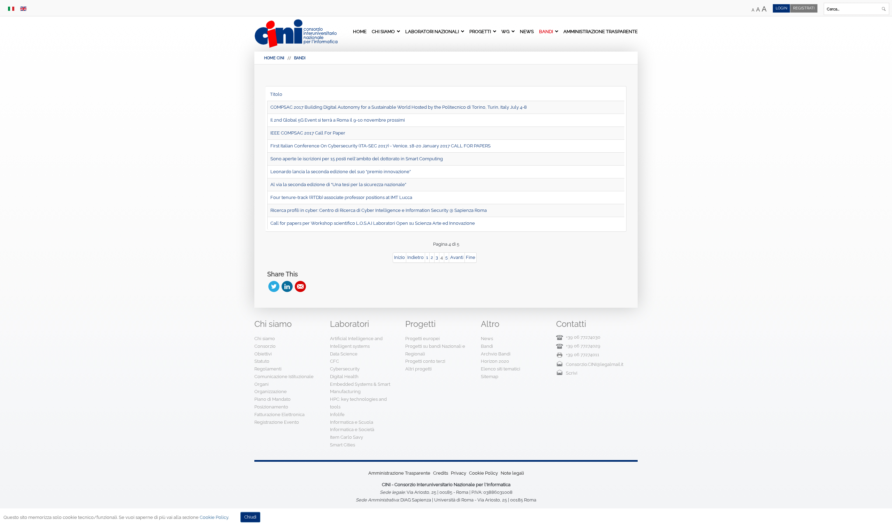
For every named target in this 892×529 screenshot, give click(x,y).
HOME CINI (274, 58)
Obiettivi (263, 353)
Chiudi (250, 517)
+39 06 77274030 (583, 337)
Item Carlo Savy (346, 437)
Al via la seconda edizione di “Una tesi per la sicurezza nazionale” (338, 184)
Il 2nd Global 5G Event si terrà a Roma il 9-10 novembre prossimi (337, 120)
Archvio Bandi (495, 353)
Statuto (261, 361)
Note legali (512, 473)
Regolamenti (268, 368)
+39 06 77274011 (582, 354)
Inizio (399, 257)
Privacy (458, 473)
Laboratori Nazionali (432, 31)
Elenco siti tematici (500, 368)
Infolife (337, 414)
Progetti (480, 31)
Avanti (456, 257)
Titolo (276, 94)
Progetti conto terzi (425, 361)
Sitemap (489, 376)
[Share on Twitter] (273, 286)
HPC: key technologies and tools (358, 403)
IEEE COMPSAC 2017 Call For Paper (307, 133)
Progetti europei (422, 338)
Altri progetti (418, 368)
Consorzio (265, 346)
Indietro (415, 257)
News (527, 31)
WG (505, 31)
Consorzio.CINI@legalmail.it (594, 364)
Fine (470, 257)
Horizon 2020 (495, 361)
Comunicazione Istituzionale (284, 376)
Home (360, 31)
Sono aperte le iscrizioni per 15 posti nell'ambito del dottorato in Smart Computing (356, 158)
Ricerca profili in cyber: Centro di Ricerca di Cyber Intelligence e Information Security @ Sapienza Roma (378, 210)
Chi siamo (383, 31)
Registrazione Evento (276, 422)
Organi (261, 384)
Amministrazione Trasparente (600, 31)
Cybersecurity (345, 368)
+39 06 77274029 (583, 345)
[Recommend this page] (300, 286)
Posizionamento (271, 406)
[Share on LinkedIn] (287, 286)
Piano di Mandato (272, 399)
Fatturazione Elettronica (279, 414)
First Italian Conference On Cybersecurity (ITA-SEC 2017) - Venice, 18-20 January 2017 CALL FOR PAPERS (380, 145)
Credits (440, 473)
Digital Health (344, 376)
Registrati (804, 8)
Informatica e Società (352, 429)
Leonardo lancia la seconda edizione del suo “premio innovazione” (340, 171)
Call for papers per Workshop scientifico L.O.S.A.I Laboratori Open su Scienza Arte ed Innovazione (372, 223)
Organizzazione (270, 391)
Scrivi (571, 373)
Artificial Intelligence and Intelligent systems (356, 342)
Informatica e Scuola (351, 422)
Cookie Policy (483, 473)
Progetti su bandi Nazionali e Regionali (435, 350)
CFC (334, 361)
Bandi (546, 31)
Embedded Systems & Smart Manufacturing (360, 388)
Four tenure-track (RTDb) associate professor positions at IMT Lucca (341, 197)
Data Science (343, 353)
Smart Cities (342, 444)
